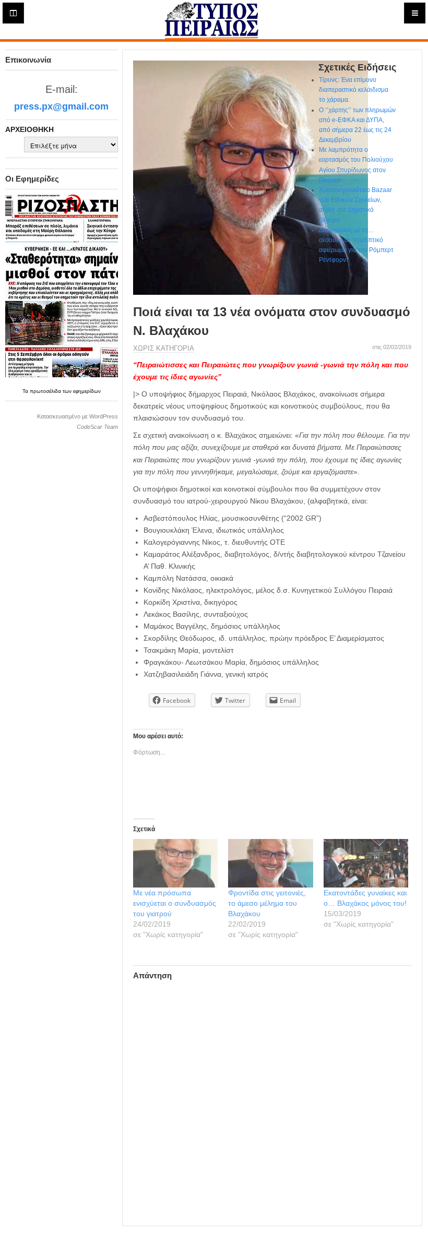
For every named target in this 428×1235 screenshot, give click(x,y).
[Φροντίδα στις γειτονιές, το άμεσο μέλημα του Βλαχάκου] (270, 863)
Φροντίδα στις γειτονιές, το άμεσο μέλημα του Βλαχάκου (267, 903)
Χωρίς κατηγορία (163, 348)
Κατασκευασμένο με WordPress (77, 416)
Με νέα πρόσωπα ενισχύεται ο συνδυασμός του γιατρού (174, 903)
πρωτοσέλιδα (46, 391)
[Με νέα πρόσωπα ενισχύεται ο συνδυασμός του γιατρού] (175, 863)
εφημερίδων (87, 391)
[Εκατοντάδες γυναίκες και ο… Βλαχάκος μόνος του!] (366, 863)
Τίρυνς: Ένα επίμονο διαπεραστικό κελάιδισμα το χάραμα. (353, 89)
